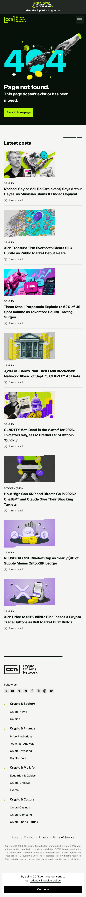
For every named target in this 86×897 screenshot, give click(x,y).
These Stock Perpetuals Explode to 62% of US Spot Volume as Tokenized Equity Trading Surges (42, 312)
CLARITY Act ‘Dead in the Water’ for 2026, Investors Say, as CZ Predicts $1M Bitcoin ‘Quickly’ (39, 435)
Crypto (9, 183)
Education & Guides (23, 775)
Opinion (15, 719)
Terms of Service (63, 837)
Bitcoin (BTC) (13, 488)
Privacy (43, 837)
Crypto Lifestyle (20, 783)
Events (14, 790)
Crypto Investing (21, 751)
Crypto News (18, 711)
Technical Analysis (22, 743)
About (16, 837)
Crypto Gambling (21, 814)
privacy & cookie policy (45, 880)
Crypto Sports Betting (24, 822)
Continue (43, 889)
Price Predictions (21, 736)
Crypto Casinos (20, 807)
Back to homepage (19, 112)
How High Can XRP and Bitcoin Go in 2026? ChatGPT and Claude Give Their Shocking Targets (40, 499)
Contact (29, 837)
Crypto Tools (18, 758)
